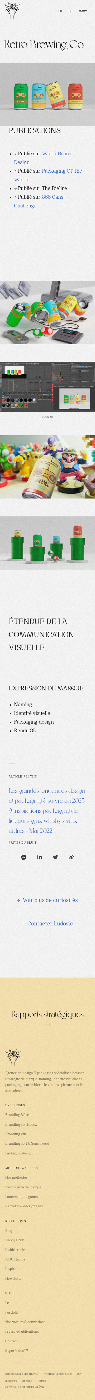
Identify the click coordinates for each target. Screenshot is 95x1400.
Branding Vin (15, 1134)
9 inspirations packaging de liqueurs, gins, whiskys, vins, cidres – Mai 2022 (43, 820)
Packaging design (19, 1153)
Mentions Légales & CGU (58, 1374)
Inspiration (13, 1269)
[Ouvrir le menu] (84, 11)
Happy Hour (14, 1240)
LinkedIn (27, 1381)
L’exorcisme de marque (23, 1187)
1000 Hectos (15, 1259)
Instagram (11, 1381)
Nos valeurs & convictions (25, 1322)
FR (60, 11)
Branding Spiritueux (21, 1125)
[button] (23, 857)
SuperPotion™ (16, 1351)
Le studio (12, 1303)
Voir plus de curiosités (50, 900)
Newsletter (14, 1279)
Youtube (42, 1381)
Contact (11, 1341)
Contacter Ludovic (50, 924)
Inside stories (15, 1250)
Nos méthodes (16, 1177)
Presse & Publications (22, 1331)
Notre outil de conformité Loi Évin (24, 1387)
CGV (79, 1374)
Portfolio (11, 1312)
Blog (8, 1231)
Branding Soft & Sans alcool (27, 1143)
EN (70, 11)
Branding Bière (17, 1115)
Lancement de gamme (22, 1197)
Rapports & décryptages (24, 1206)
